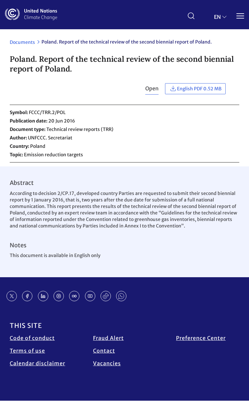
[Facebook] (27, 296)
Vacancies (107, 363)
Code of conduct (32, 338)
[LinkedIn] (43, 296)
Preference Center (201, 338)
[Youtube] (90, 296)
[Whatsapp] (121, 296)
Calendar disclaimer (37, 363)
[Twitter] (11, 296)
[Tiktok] (106, 296)
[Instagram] (58, 296)
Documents (22, 42)
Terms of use (27, 350)
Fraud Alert (108, 338)
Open (152, 88)
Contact (104, 350)
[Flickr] (74, 296)
